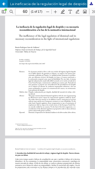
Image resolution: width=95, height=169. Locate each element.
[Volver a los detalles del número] (4, 4)
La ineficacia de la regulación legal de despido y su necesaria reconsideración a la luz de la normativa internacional (52, 4)
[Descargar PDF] (91, 4)
